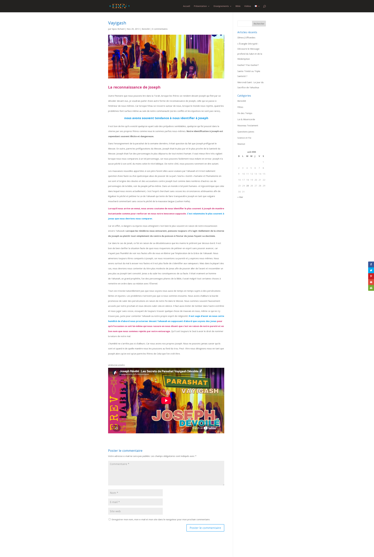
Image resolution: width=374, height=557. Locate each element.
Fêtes (240, 107)
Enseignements (221, 6)
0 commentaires (160, 29)
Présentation (200, 6)
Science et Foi (244, 137)
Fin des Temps (244, 113)
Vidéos (247, 6)
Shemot (241, 143)
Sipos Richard (118, 29)
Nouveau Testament (247, 125)
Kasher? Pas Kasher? (248, 65)
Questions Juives (245, 131)
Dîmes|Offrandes (246, 37)
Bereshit (146, 29)
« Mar (240, 197)
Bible (238, 6)
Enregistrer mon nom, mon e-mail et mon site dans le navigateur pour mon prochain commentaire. (161, 519)
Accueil (186, 6)
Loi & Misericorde (246, 119)
